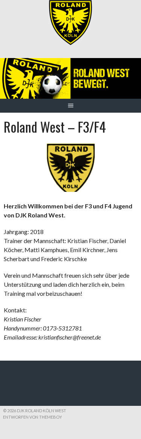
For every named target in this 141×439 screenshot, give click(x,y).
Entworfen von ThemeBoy (32, 417)
